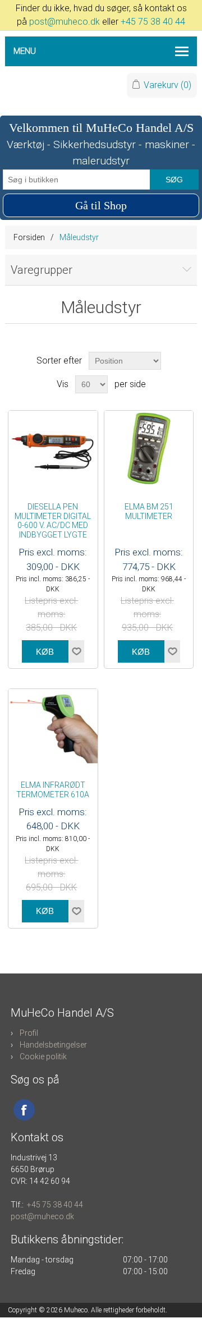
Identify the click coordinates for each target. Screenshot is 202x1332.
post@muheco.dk (64, 21)
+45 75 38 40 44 (153, 21)
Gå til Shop (101, 205)
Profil (29, 1032)
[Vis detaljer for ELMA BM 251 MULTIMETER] (149, 451)
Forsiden (29, 237)
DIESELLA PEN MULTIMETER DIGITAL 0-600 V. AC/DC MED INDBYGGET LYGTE (53, 520)
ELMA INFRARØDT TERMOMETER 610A (52, 789)
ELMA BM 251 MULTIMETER (149, 511)
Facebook (24, 1109)
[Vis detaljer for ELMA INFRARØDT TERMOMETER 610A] (53, 729)
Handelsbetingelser (53, 1044)
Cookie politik (43, 1056)
